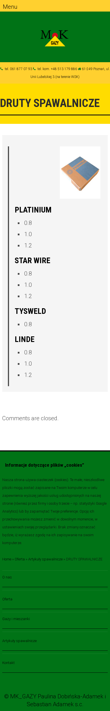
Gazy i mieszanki (16, 619)
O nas (7, 577)
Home (6, 559)
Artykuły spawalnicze (45, 559)
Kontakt (8, 663)
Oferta (20, 559)
